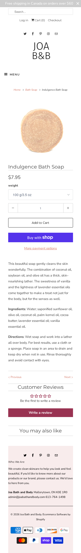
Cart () (39, 20)
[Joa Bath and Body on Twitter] (25, 34)
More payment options (40, 248)
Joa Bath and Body (30, 514)
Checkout (55, 20)
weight (13, 185)
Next (67, 377)
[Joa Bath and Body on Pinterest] (40, 34)
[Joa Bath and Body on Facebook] (33, 34)
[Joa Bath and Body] (40, 53)
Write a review (40, 412)
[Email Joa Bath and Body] (56, 34)
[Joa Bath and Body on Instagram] (48, 34)
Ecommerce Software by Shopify (53, 517)
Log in (23, 20)
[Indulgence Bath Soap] (40, 129)
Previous (15, 377)
